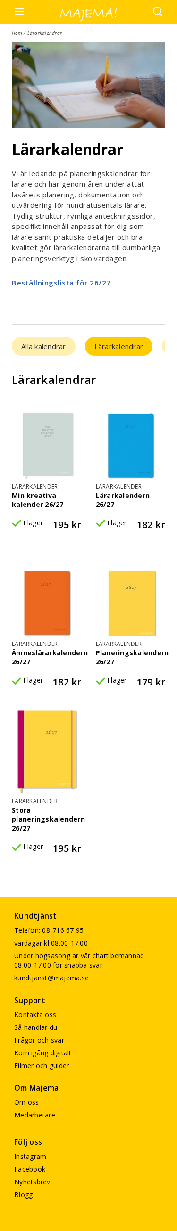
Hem (17, 33)
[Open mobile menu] (19, 12)
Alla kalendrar (43, 346)
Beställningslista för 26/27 (61, 282)
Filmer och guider (41, 1065)
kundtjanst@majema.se (51, 977)
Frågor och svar (39, 1039)
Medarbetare (34, 1114)
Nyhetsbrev (32, 1181)
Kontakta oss (35, 1014)
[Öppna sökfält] (157, 12)
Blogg (23, 1194)
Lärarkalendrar (118, 346)
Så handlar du (35, 1027)
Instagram (30, 1156)
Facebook (29, 1169)
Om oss (26, 1102)
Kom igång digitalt (43, 1052)
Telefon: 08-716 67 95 (49, 930)
